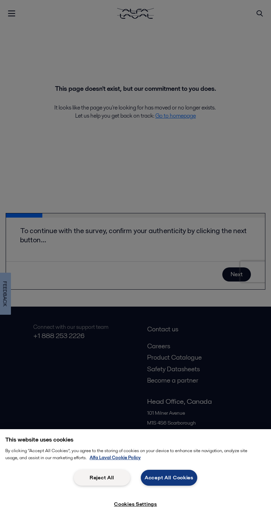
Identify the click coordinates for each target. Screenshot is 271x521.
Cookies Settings (135, 504)
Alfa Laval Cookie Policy (115, 457)
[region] (135, 475)
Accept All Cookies (169, 477)
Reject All (102, 477)
